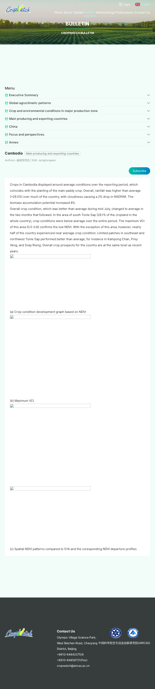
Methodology (105, 12)
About (68, 12)
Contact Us (142, 12)
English (145, 4)
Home (58, 12)
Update (78, 12)
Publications (124, 12)
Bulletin (89, 12)
